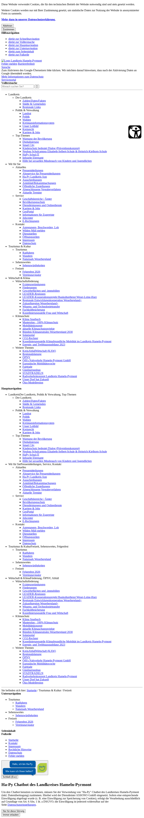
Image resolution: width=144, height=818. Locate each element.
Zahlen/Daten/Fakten (34, 100)
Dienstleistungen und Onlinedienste (42, 205)
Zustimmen (8, 29)
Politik (26, 116)
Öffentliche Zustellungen (36, 186)
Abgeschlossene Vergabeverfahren (41, 189)
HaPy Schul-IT (30, 154)
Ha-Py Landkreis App (34, 176)
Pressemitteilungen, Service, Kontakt (41, 464)
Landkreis (13, 94)
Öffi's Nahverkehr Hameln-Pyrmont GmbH (46, 360)
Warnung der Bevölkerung (37, 138)
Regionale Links (31, 107)
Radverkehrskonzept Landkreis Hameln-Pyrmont (49, 376)
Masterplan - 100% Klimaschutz (40, 322)
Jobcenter (27, 217)
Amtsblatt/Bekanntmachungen (39, 183)
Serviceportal (8, 79)
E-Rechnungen (30, 221)
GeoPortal (28, 211)
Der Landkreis (23, 97)
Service (19, 195)
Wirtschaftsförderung (27, 281)
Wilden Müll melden (33, 230)
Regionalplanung (31, 354)
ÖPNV (26, 357)
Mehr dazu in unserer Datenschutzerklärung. (28, 19)
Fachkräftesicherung (33, 309)
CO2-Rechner (30, 338)
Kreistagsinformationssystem (38, 122)
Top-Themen (22, 135)
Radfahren (28, 252)
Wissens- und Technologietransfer (41, 306)
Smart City (28, 145)
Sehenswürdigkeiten (33, 265)
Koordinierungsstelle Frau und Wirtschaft (45, 312)
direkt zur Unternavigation (23, 48)
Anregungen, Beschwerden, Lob (40, 227)
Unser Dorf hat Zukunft (35, 379)
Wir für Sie (14, 164)
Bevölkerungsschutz (33, 202)
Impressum (28, 240)
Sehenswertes (23, 262)
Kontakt (19, 224)
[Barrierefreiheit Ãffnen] (135, 132)
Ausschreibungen (32, 179)
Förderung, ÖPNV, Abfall (44, 578)
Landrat (26, 113)
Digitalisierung (30, 141)
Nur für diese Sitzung (13, 811)
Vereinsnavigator (31, 274)
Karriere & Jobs (31, 132)
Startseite (32, 690)
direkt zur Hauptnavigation (23, 45)
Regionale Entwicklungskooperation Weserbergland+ (52, 300)
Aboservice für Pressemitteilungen (41, 173)
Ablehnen (7, 25)
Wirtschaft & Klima (19, 278)
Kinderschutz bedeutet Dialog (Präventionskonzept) (51, 148)
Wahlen (26, 119)
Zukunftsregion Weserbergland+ (40, 303)
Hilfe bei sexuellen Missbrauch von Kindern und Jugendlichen (57, 160)
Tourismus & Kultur (19, 246)
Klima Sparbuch (31, 319)
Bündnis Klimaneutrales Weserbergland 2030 (47, 331)
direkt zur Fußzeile (18, 54)
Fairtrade (27, 366)
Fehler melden (9, 63)
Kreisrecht (28, 129)
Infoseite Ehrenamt (32, 157)
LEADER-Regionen (33, 293)
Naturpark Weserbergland (36, 259)
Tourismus (21, 249)
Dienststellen (29, 233)
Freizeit (19, 268)
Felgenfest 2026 (31, 271)
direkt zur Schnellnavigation (24, 38)
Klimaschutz (22, 316)
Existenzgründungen (33, 284)
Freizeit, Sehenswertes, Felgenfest (49, 546)
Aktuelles (20, 167)
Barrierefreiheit (26, 63)
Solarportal (28, 335)
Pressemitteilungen (32, 170)
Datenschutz (29, 243)
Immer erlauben (11, 814)
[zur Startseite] (21, 60)
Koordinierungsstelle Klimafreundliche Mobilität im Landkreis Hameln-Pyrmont (66, 341)
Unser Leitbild (30, 126)
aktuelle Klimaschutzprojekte (38, 328)
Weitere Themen (24, 347)
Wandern (27, 255)
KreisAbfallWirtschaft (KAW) (39, 350)
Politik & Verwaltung (27, 110)
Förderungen (29, 287)
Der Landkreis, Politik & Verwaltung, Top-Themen (47, 394)
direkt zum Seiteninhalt (21, 51)
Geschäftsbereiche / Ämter (37, 198)
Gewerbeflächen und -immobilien (41, 290)
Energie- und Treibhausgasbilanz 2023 (43, 344)
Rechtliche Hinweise (19, 749)
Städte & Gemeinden (34, 103)
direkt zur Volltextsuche (21, 41)
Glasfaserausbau (31, 369)
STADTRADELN (32, 373)
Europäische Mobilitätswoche (38, 363)
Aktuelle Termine (32, 192)
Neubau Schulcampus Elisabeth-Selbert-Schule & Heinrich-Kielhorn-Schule (64, 151)
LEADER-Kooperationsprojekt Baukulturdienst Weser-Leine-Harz (59, 297)
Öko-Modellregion (32, 382)
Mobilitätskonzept (32, 325)
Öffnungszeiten (31, 236)
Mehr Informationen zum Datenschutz (22, 76)
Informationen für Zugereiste (38, 214)
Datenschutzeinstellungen (22, 804)
